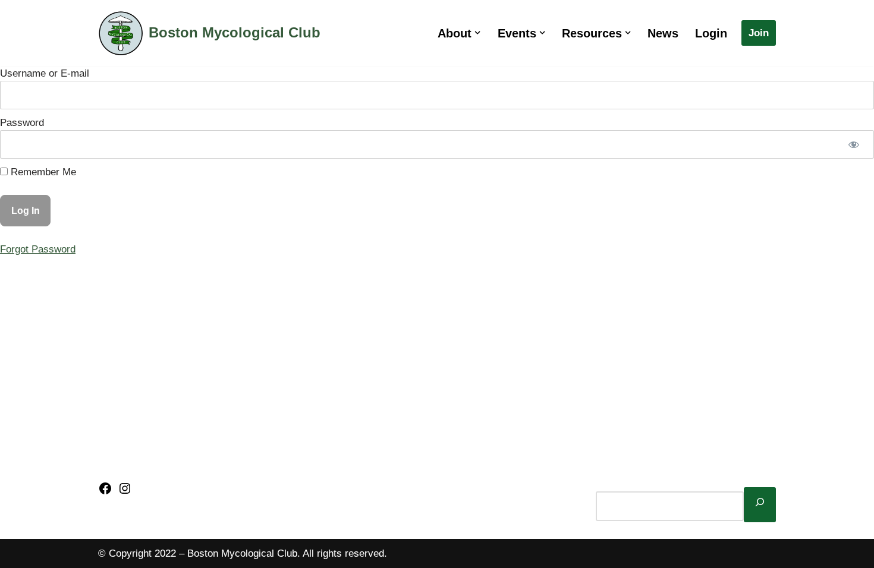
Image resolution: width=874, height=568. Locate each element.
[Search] (760, 504)
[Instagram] (125, 492)
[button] (477, 33)
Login (711, 33)
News (662, 33)
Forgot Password (38, 249)
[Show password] (854, 144)
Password (22, 122)
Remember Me (42, 172)
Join (759, 33)
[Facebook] (105, 492)
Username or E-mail (44, 73)
